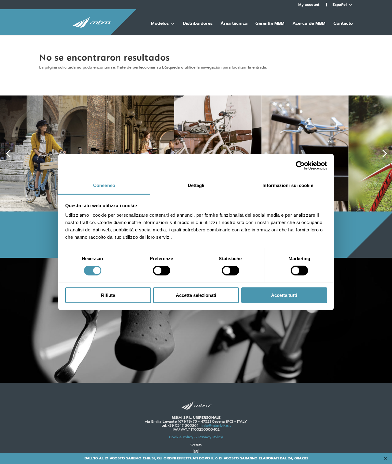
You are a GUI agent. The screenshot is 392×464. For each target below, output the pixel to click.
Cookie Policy (196, 437)
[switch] (161, 270)
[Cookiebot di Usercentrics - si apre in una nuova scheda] (300, 165)
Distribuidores (198, 24)
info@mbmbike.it (216, 425)
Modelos (160, 24)
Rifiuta (108, 295)
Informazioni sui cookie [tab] (287, 185)
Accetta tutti (284, 295)
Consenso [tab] (104, 185)
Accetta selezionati (196, 295)
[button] (8, 153)
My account (308, 4)
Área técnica (234, 24)
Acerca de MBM (309, 24)
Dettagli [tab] (196, 185)
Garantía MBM (270, 24)
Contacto (343, 24)
